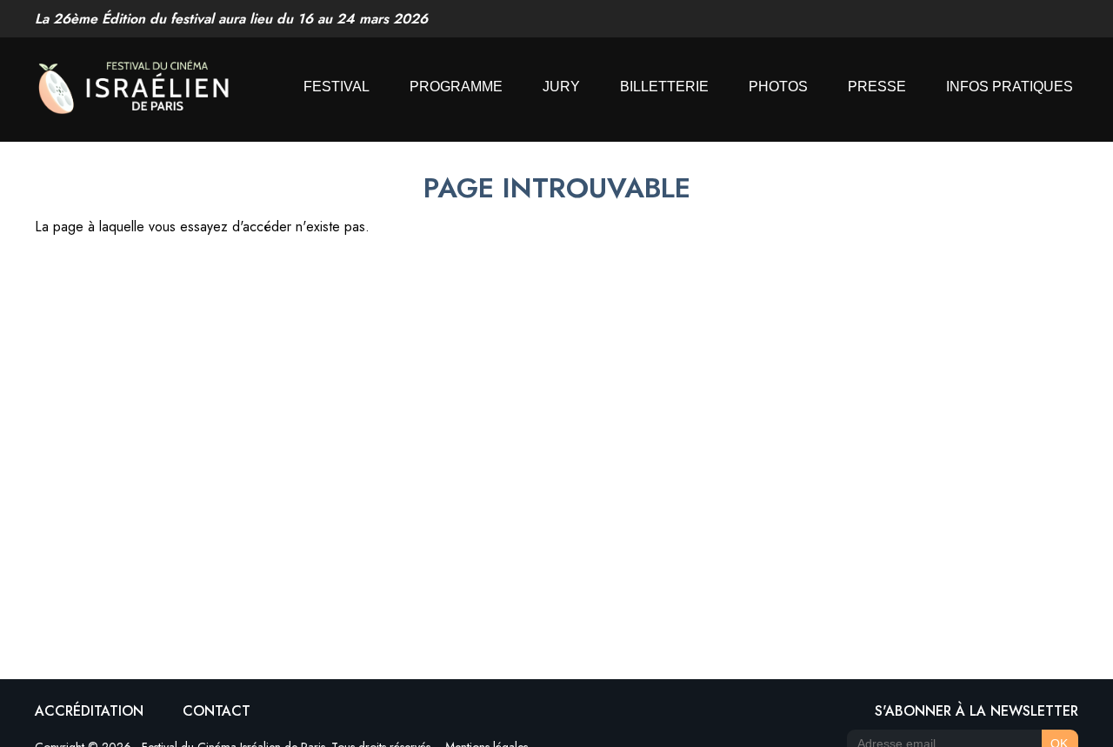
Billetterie (664, 86)
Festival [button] (336, 86)
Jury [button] (561, 86)
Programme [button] (456, 86)
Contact (216, 711)
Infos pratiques (1009, 86)
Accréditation (89, 711)
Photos (778, 86)
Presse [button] (877, 86)
